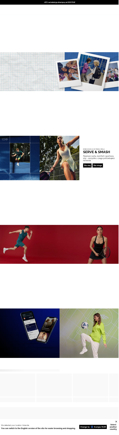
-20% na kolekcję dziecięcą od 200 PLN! (59, 2)
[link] (59, 71)
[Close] (116, 421)
